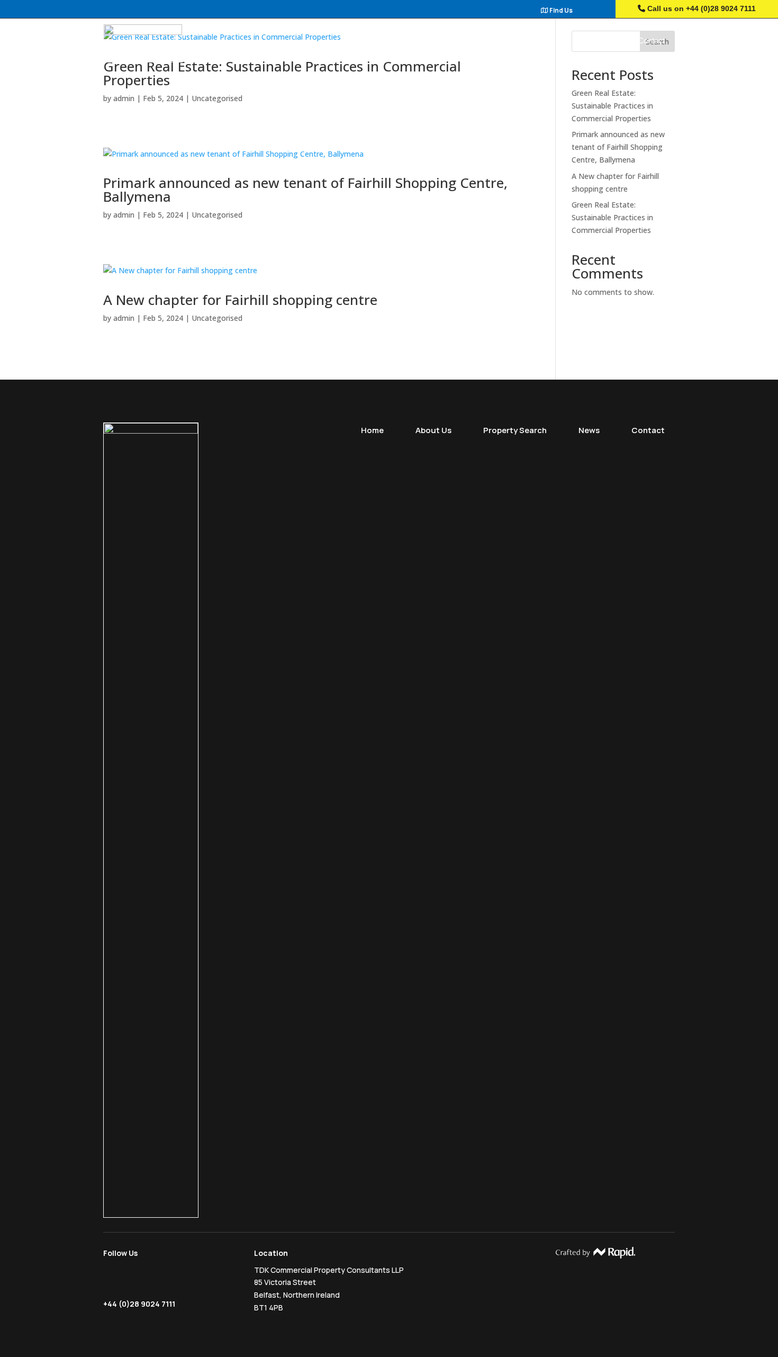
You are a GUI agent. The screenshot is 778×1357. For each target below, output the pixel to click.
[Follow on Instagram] (131, 1280)
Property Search (525, 41)
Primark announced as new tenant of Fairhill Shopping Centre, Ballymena (305, 189)
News (596, 41)
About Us (449, 41)
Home (391, 41)
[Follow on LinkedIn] (153, 1280)
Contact (651, 41)
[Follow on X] (111, 1280)
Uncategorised (217, 98)
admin (123, 98)
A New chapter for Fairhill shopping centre (240, 299)
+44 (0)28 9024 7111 (721, 8)
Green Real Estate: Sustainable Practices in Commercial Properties (282, 73)
